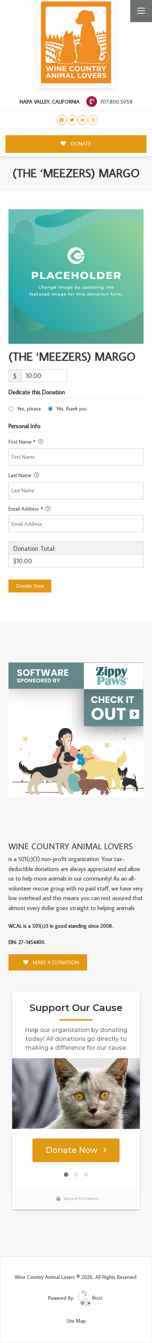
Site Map (76, 1321)
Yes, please (29, 408)
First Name (21, 441)
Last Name (20, 475)
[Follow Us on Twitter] (72, 120)
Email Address (25, 509)
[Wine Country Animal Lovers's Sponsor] (76, 729)
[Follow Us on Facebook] (62, 120)
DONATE (80, 143)
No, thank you (72, 408)
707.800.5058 (115, 101)
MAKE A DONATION (55, 962)
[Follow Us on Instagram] (93, 120)
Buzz (96, 1297)
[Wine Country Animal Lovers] (76, 42)
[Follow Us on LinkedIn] (82, 120)
